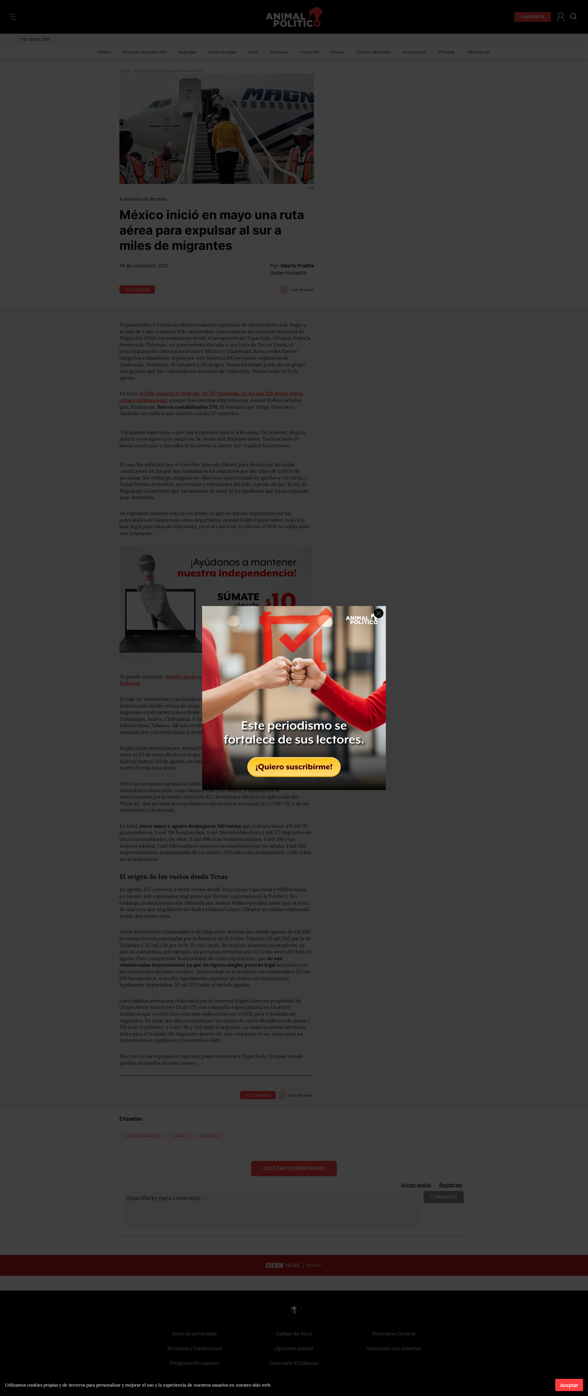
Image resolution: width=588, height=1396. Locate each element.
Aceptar (569, 1385)
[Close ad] (378, 613)
